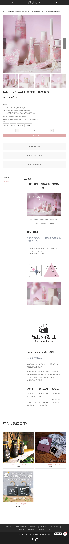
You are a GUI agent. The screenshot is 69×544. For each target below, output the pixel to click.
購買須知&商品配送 (20, 527)
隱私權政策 (44, 527)
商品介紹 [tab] (6, 177)
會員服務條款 (54, 527)
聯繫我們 (8, 527)
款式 (4, 121)
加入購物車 (35, 135)
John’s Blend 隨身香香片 (51, 464)
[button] (28, 293)
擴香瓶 (28, 125)
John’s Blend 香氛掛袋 (18, 504)
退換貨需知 (33, 527)
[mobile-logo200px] (34, 1)
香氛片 (6, 125)
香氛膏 (13, 125)
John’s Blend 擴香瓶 (18, 464)
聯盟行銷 (21, 529)
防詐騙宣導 (31, 529)
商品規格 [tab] (6, 181)
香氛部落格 (42, 529)
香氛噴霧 (20, 125)
